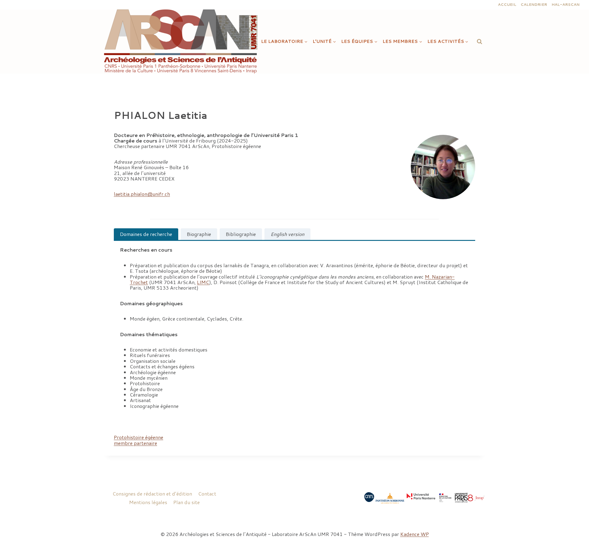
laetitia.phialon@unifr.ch (142, 193)
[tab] (146, 234)
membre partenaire (135, 442)
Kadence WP (414, 534)
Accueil (507, 4)
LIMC (203, 282)
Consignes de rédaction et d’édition (152, 493)
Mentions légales (148, 502)
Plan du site (186, 502)
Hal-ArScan (565, 4)
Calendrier (534, 4)
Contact (207, 493)
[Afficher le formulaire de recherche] (479, 41)
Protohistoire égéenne (138, 437)
